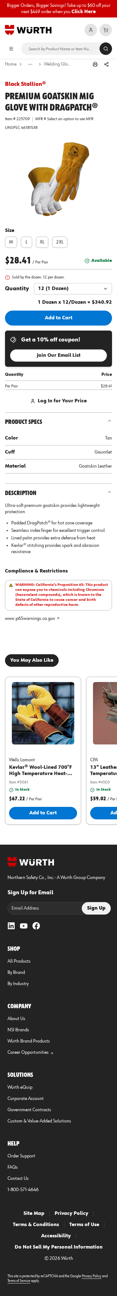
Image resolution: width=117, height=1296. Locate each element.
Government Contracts (29, 1109)
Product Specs (23, 422)
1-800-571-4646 (23, 1189)
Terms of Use (84, 1224)
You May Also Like (31, 660)
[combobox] (73, 288)
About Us (16, 1018)
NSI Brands (18, 1030)
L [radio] (26, 242)
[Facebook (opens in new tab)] (36, 926)
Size (9, 230)
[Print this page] (95, 64)
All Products (19, 961)
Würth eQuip (19, 1087)
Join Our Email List (58, 355)
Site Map (33, 1213)
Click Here (83, 11)
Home (11, 64)
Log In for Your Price (62, 401)
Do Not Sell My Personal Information (59, 1247)
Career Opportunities (28, 1052)
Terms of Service (18, 1281)
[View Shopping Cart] (106, 30)
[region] (58, 8)
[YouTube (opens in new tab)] (23, 926)
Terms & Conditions (36, 1224)
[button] (58, 179)
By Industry (18, 983)
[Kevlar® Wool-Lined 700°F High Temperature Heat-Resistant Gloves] (43, 713)
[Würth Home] (28, 30)
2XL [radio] (59, 242)
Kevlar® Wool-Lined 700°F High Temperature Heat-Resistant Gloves (40, 774)
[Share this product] (106, 64)
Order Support (21, 1156)
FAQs (12, 1167)
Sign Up (96, 908)
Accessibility (56, 1236)
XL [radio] (42, 242)
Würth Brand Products (28, 1041)
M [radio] (11, 242)
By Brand (16, 972)
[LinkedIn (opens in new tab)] (11, 926)
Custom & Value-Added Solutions (39, 1121)
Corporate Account (25, 1098)
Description (20, 493)
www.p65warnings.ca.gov (30, 618)
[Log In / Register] (91, 30)
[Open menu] (11, 48)
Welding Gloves (58, 64)
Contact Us (18, 1178)
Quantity (17, 289)
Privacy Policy (71, 1213)
